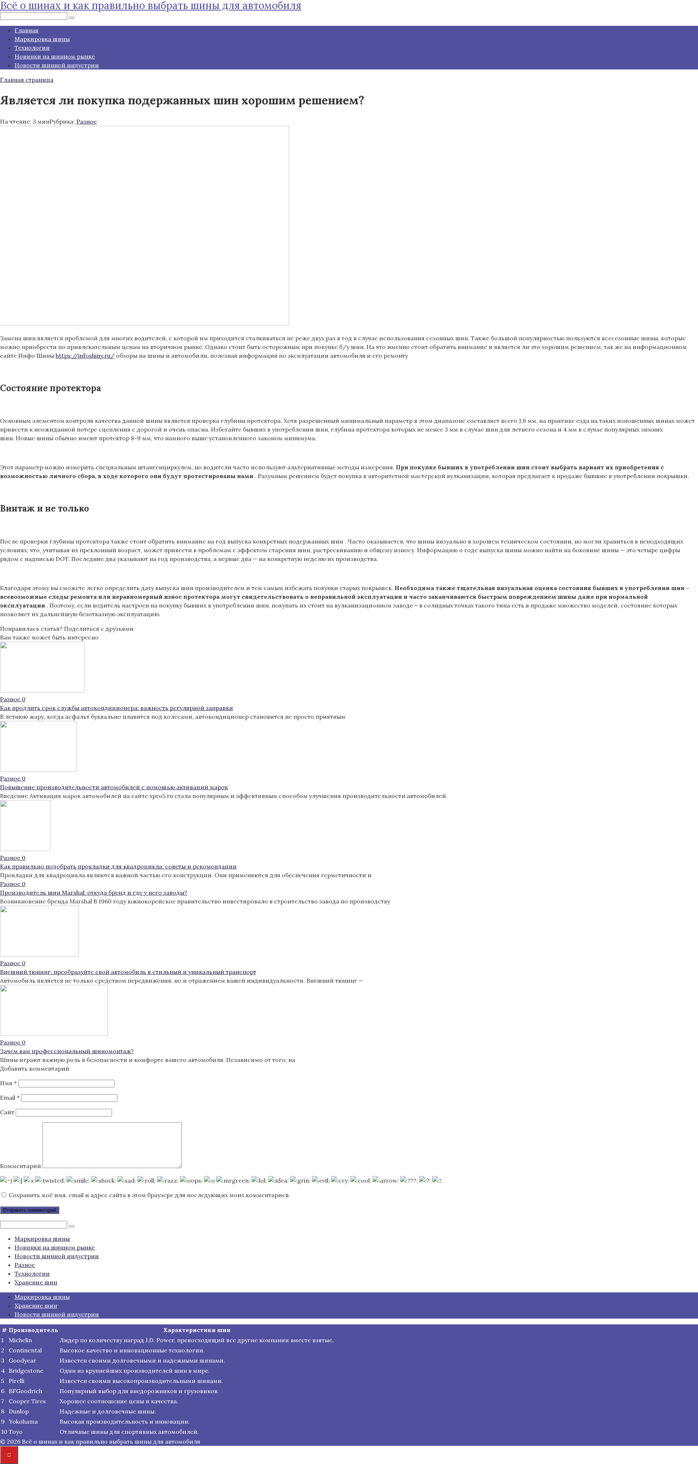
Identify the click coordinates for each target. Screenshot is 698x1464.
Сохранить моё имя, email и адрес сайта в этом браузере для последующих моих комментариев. (149, 1195)
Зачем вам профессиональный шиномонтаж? (67, 1051)
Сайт (7, 1112)
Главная (27, 30)
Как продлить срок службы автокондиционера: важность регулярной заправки (116, 707)
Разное (86, 121)
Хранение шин (36, 1282)
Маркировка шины (42, 39)
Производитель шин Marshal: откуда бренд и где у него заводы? (93, 892)
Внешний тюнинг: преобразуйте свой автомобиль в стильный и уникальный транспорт (128, 971)
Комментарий (20, 1166)
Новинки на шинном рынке (55, 56)
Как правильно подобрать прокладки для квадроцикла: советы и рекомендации (118, 866)
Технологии (32, 47)
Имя (8, 1083)
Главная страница (26, 79)
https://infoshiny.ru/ (85, 355)
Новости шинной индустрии (57, 65)
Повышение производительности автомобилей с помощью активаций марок (114, 787)
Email (10, 1097)
